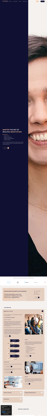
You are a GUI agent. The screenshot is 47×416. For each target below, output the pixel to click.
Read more (6, 410)
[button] (6, 413)
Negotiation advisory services (8, 137)
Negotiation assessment (7, 139)
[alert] (6, 410)
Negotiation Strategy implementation (9, 138)
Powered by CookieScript (6, 414)
